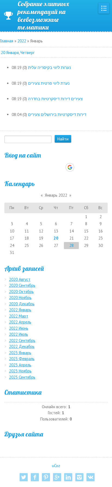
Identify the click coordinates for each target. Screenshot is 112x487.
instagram (79, 477)
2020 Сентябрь (22, 285)
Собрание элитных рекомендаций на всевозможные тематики (43, 15)
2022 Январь (20, 309)
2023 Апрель (20, 364)
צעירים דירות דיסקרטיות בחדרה (55, 98)
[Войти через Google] (70, 167)
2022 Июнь (18, 328)
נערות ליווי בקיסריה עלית (49, 67)
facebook (35, 477)
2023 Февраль (22, 358)
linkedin (68, 477)
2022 (21, 40)
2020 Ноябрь (20, 297)
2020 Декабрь (22, 303)
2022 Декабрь (22, 346)
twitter (24, 477)
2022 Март (18, 316)
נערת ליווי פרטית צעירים (49, 83)
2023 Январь (20, 352)
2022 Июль (18, 334)
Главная (6, 40)
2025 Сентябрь (22, 377)
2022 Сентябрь (22, 340)
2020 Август (19, 279)
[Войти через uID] (33, 167)
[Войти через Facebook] (51, 167)
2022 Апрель (20, 322)
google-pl (57, 477)
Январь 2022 (56, 195)
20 (56, 238)
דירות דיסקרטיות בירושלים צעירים (57, 114)
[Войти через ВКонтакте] (42, 167)
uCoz (56, 465)
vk (90, 477)
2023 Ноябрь (20, 370)
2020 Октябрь (21, 291)
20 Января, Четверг (18, 52)
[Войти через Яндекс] (60, 167)
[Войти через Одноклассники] (79, 167)
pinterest (46, 477)
